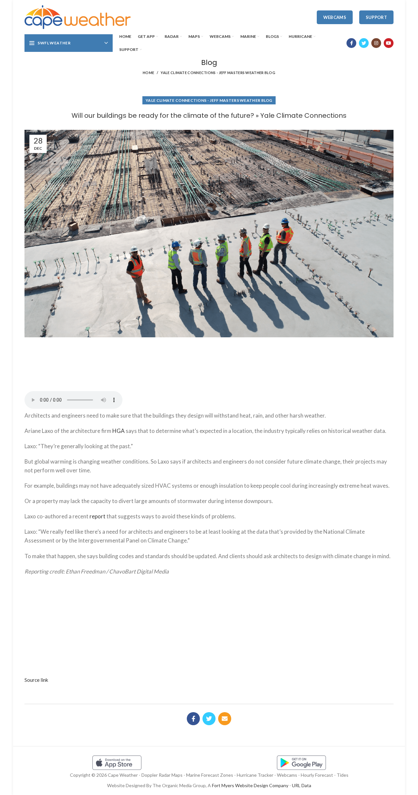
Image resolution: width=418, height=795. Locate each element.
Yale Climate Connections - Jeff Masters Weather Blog (218, 72)
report (97, 516)
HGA (118, 430)
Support (376, 17)
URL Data (301, 785)
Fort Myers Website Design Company (250, 785)
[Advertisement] (209, 361)
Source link (36, 680)
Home (148, 72)
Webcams (334, 17)
